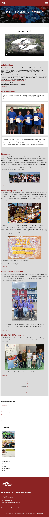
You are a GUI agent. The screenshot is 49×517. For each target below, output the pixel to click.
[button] (46, 3)
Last (27, 392)
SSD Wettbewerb (8, 91)
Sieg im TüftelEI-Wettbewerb (12, 335)
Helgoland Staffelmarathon (12, 271)
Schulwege (4, 415)
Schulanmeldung (5, 412)
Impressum (4, 508)
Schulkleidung (7, 65)
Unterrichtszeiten (5, 418)
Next (27, 391)
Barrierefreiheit (18, 508)
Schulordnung (5, 421)
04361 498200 (8, 500)
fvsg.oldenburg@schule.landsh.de (12, 502)
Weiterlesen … (5, 86)
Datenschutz (10, 508)
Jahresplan (4, 409)
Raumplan (4, 406)
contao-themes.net (38, 513)
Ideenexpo (5, 154)
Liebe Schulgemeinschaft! (11, 191)
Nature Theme (29, 513)
